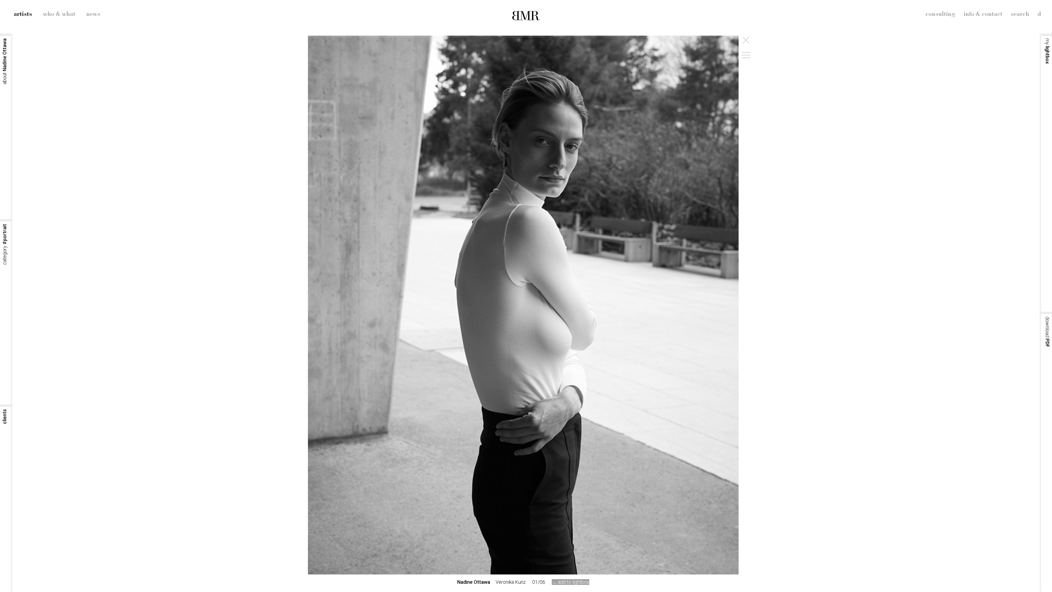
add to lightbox (573, 582)
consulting (940, 14)
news (93, 14)
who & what (59, 14)
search (1020, 14)
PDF (1047, 332)
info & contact (983, 14)
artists (23, 14)
